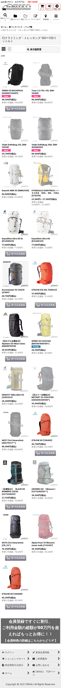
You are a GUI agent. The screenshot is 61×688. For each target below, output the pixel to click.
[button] (57, 7)
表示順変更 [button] (35, 49)
